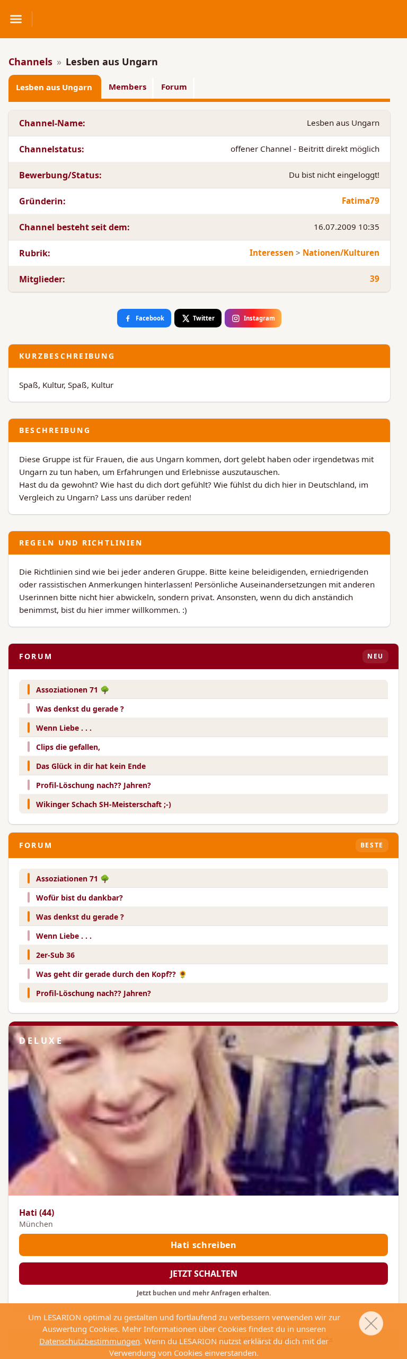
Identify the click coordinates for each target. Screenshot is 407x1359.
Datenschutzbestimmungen (89, 1341)
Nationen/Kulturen (341, 252)
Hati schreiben (204, 1245)
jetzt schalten (203, 1273)
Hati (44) (36, 1212)
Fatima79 (360, 200)
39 (374, 278)
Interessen (272, 252)
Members (127, 86)
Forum (174, 86)
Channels (30, 61)
